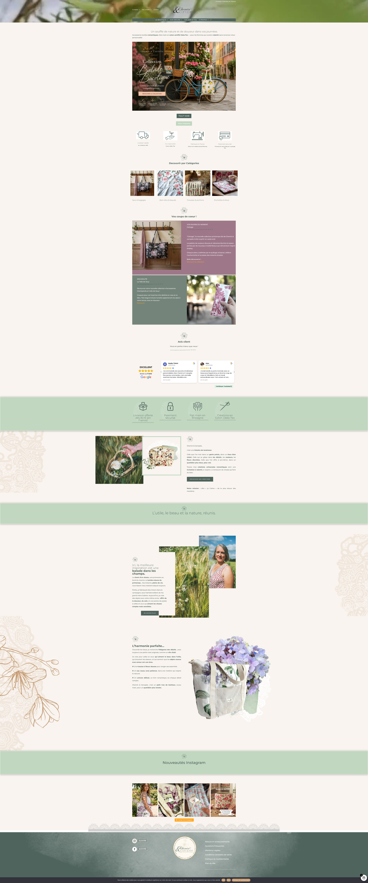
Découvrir (141, 303)
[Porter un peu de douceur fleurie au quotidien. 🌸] (144, 800)
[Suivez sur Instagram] (134, 841)
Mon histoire (184, 123)
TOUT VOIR (184, 116)
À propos (135, 9)
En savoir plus (150, 613)
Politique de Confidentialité (217, 859)
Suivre (142, 841)
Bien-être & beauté (168, 200)
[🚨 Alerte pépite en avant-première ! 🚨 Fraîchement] (197, 800)
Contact (156, 9)
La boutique (160, 20)
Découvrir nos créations (200, 479)
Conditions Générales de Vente (218, 855)
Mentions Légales (212, 850)
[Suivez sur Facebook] (134, 849)
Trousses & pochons (195, 200)
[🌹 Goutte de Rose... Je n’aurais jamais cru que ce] (223, 800)
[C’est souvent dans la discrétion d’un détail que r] (171, 800)
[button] (234, 372)
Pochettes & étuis (221, 200)
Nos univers (146, 9)
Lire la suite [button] (204, 380)
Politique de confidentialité (241, 880)
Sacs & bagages (139, 200)
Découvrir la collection (195, 262)
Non (228, 880)
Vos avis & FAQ (190, 20)
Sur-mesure (175, 20)
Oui (223, 880)
